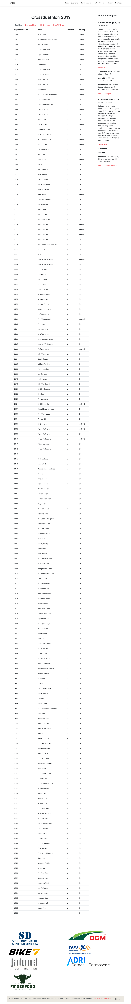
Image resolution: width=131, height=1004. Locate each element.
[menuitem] (67, 3)
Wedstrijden (100, 3)
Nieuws (110, 3)
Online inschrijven (110, 165)
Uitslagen (107, 94)
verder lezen (103, 68)
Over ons (74, 3)
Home (67, 3)
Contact (118, 3)
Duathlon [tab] (18, 25)
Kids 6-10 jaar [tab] (44, 25)
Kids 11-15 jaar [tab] (58, 25)
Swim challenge (87, 3)
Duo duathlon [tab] (30, 25)
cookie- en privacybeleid (102, 998)
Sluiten (117, 999)
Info (99, 94)
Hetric (12, 3)
